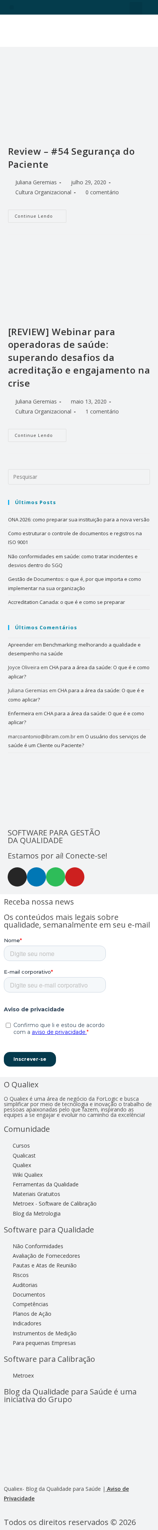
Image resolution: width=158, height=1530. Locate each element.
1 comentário (102, 411)
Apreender (20, 644)
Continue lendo (40, 214)
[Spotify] (55, 877)
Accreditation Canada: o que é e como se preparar (66, 602)
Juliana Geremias (36, 182)
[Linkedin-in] (36, 877)
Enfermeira (21, 713)
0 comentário (102, 192)
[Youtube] (74, 877)
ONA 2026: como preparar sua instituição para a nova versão (79, 519)
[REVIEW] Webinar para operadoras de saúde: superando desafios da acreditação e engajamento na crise (79, 357)
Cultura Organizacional (43, 192)
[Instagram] (17, 877)
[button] (12, 7)
